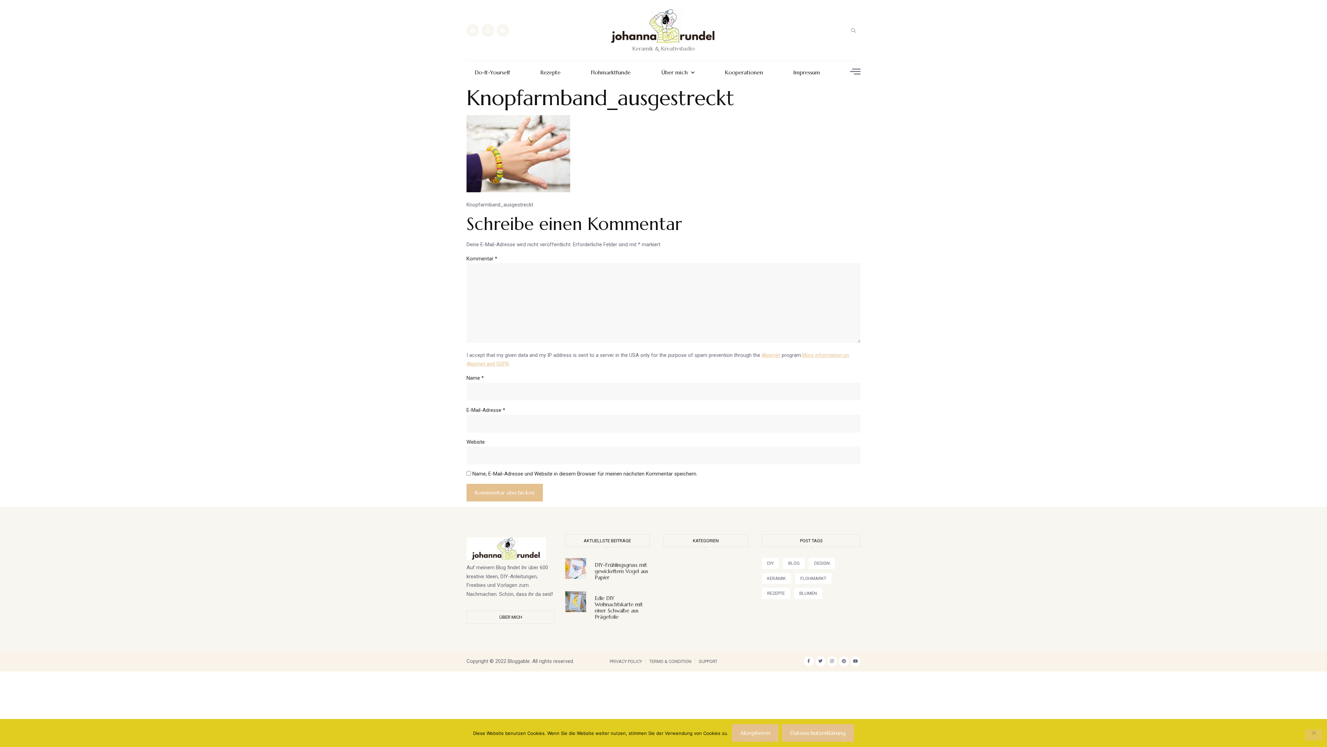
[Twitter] (821, 661)
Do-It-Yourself (492, 72)
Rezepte (550, 72)
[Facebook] (473, 30)
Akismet (771, 355)
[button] (853, 30)
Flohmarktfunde (611, 72)
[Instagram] (487, 30)
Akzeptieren (755, 732)
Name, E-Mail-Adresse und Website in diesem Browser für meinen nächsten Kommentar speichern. (584, 474)
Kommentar (482, 259)
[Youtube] (855, 661)
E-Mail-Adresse (486, 410)
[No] (1313, 734)
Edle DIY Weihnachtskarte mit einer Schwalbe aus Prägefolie (619, 607)
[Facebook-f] (809, 661)
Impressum (806, 72)
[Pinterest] (503, 30)
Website (476, 442)
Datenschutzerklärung (818, 732)
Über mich (674, 72)
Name (475, 378)
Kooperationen (744, 72)
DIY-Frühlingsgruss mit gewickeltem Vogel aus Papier (621, 571)
